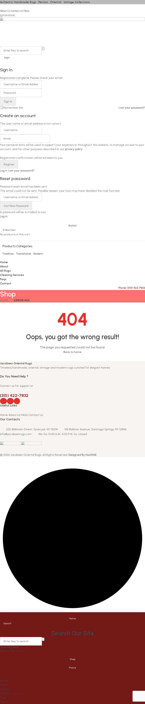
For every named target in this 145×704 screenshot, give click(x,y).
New (20, 650)
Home (4, 300)
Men (14, 650)
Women (5, 650)
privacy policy (73, 149)
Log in (3, 170)
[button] (72, 223)
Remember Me (13, 107)
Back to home (72, 352)
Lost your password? (132, 107)
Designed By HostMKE (83, 454)
